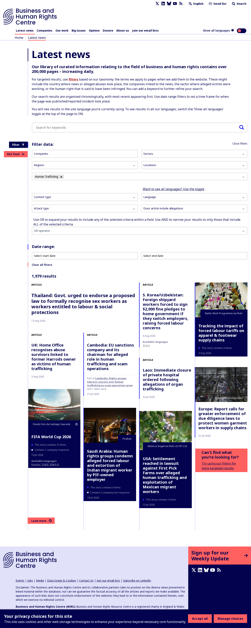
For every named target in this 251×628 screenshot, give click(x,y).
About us (122, 30)
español (35, 464)
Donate (108, 30)
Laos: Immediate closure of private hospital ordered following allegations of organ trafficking (167, 379)
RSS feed (13, 154)
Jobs (30, 580)
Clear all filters (42, 265)
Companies (44, 30)
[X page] (157, 4)
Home (19, 37)
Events (20, 580)
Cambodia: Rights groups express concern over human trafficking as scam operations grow (110, 382)
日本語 (45, 464)
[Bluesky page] (169, 4)
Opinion (94, 30)
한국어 (146, 345)
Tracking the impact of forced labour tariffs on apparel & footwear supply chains (221, 333)
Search (241, 3)
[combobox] (85, 197)
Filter (15, 145)
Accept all (200, 618)
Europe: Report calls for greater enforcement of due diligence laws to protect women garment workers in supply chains (222, 418)
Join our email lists (145, 30)
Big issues (79, 30)
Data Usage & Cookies (61, 580)
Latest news (25, 30)
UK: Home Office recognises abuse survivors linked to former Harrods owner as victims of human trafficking (53, 356)
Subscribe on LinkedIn (137, 580)
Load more (38, 521)
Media (40, 580)
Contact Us (86, 580)
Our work (61, 30)
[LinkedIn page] (163, 4)
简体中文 (54, 464)
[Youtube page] (175, 4)
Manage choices (230, 618)
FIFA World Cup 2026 (51, 436)
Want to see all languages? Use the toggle (173, 189)
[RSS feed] (180, 4)
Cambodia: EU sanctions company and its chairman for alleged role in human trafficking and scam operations (110, 356)
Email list (219, 3)
